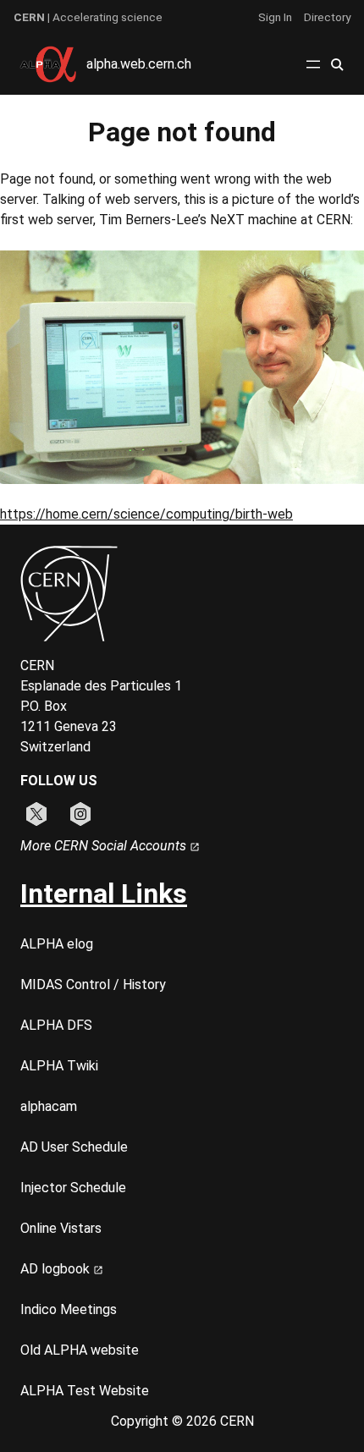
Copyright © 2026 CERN (182, 1421)
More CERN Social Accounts (105, 846)
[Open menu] (313, 64)
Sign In (275, 17)
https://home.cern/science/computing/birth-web (146, 514)
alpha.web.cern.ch (138, 64)
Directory (327, 17)
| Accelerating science (88, 17)
